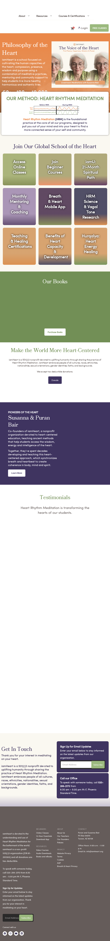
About (22, 16)
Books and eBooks (44, 856)
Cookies (60, 859)
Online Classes (42, 832)
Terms (59, 856)
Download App (42, 839)
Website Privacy (64, 853)
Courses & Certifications (72, 16)
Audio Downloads (43, 853)
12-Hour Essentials (44, 836)
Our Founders (63, 839)
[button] (54, 64)
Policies (60, 842)
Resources (41, 16)
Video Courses (42, 850)
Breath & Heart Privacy (67, 866)
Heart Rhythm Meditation (39, 119)
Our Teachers (63, 836)
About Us (61, 832)
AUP (59, 863)
